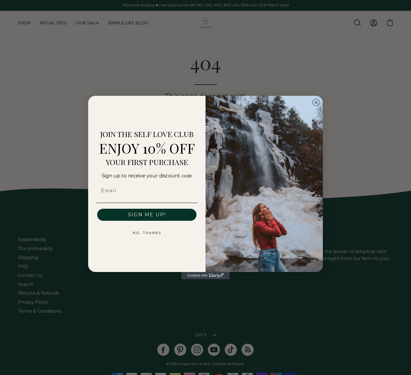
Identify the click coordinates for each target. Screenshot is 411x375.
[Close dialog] (316, 102)
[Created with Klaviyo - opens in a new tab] (205, 275)
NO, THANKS (147, 232)
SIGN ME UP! (147, 214)
